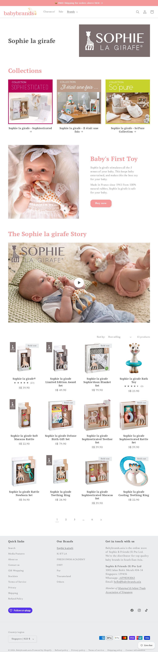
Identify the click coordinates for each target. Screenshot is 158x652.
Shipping (13, 593)
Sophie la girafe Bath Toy (134, 380)
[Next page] (100, 519)
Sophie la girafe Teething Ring (60, 493)
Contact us (14, 565)
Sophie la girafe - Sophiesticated (30, 128)
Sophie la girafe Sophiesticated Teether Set (97, 439)
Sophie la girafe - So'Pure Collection (128, 130)
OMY (60, 565)
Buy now (101, 203)
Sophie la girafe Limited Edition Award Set (61, 382)
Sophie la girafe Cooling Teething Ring (133, 493)
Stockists (13, 576)
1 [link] (57, 519)
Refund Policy (15, 599)
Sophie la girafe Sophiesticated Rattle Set (133, 439)
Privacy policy (78, 650)
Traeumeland (64, 576)
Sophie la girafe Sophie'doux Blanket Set (97, 382)
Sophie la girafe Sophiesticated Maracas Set (97, 495)
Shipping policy (114, 650)
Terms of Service (17, 582)
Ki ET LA (62, 554)
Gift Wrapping (16, 571)
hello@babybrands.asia (127, 582)
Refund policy (61, 650)
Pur (59, 571)
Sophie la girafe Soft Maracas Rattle (24, 437)
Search (11, 548)
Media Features (16, 554)
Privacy (12, 588)
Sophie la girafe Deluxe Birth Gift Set (61, 437)
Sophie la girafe (65, 548)
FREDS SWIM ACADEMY (71, 559)
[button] (72, 12)
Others (60, 582)
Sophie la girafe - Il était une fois (79, 130)
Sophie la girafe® (24, 378)
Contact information (135, 650)
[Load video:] (79, 283)
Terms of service (96, 650)
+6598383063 (127, 578)
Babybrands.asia (24, 650)
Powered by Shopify (42, 650)
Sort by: (101, 337)
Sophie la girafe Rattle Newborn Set (24, 493)
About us (13, 559)
